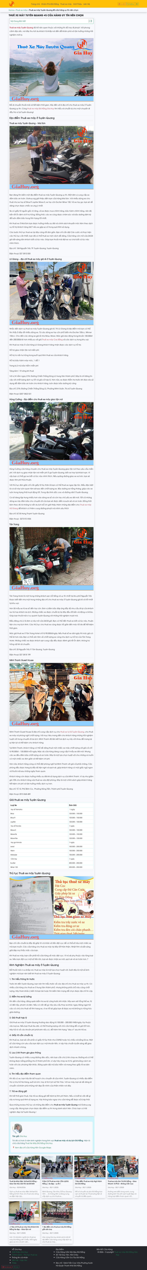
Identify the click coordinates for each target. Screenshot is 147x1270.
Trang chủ (35, 4)
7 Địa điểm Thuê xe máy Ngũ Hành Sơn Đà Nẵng (88, 1182)
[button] (136, 3)
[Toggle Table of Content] (89, 21)
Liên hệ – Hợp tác (19, 1260)
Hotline (131, 4)
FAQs (14, 1262)
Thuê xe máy (66, 4)
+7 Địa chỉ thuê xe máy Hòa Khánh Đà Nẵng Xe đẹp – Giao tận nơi (24, 1228)
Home (11, 10)
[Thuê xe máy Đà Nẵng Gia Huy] (12, 3)
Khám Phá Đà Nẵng (50, 4)
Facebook (7, 1267)
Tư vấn (122, 4)
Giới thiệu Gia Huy (20, 1252)
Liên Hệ (87, 4)
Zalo (16, 1267)
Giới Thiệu (77, 4)
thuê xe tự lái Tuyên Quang (72, 731)
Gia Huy (23, 1136)
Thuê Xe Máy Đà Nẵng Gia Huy (38, 1143)
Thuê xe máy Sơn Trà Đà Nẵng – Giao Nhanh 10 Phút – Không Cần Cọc (122, 1182)
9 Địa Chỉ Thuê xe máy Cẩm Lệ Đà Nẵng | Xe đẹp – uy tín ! (55, 1182)
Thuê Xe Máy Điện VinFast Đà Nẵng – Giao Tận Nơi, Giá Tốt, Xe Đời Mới (24, 1182)
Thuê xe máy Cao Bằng (52, 339)
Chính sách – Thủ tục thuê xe (24, 1254)
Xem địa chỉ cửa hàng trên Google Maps (33, 1147)
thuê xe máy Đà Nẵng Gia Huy (40, 108)
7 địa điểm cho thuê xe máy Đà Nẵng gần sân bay (56, 1228)
